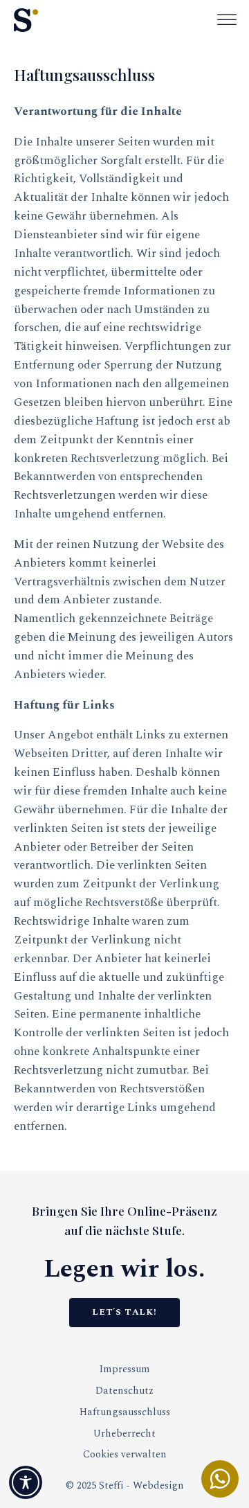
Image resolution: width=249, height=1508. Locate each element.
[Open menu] (227, 20)
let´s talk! (124, 1312)
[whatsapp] (220, 1479)
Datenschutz (124, 1391)
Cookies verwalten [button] (125, 1454)
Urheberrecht (124, 1434)
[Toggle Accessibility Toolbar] (25, 1482)
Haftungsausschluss (125, 1412)
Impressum (125, 1369)
